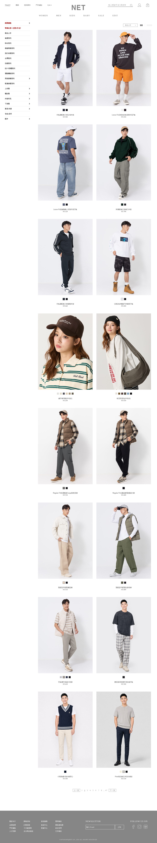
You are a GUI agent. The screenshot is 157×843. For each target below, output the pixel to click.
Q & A (49, 5)
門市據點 (39, 5)
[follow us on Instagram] (139, 827)
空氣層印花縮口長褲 (65, 682)
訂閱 (119, 827)
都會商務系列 (9, 48)
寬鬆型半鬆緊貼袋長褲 (124, 587)
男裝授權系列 (9, 78)
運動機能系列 (9, 73)
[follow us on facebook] (133, 827)
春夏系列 (8, 38)
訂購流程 (27, 825)
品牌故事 (12, 825)
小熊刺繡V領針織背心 (65, 776)
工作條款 (58, 831)
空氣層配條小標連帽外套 (65, 304)
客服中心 (44, 828)
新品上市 (8, 33)
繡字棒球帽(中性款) (65, 398)
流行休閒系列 (9, 53)
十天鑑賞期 (28, 828)
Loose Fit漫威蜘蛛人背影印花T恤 (65, 209)
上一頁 (76, 790)
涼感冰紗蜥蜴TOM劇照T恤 (123, 304)
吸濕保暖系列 (9, 83)
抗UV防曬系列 (10, 68)
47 (106, 790)
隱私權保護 (59, 825)
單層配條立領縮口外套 (124, 209)
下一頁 (112, 790)
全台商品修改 (28, 831)
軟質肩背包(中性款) (124, 398)
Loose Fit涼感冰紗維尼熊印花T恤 (123, 115)
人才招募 (12, 831)
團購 (17, 5)
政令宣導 (58, 828)
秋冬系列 (8, 43)
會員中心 (44, 825)
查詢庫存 (27, 5)
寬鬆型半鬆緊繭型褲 (65, 587)
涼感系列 (8, 63)
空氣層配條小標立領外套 (65, 115)
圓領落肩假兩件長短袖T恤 (123, 682)
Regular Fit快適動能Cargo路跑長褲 (65, 493)
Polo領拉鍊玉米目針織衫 (123, 776)
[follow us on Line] (145, 827)
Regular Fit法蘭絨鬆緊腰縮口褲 (124, 493)
